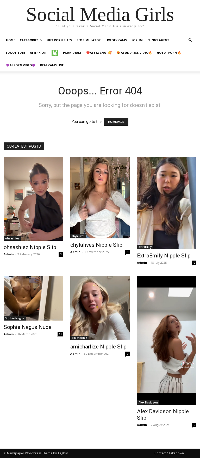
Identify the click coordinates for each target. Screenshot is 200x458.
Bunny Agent (158, 40)
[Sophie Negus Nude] (33, 298)
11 (60, 334)
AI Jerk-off (38, 53)
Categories (29, 40)
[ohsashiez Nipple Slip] (33, 199)
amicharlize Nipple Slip (98, 347)
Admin (9, 254)
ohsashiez (12, 238)
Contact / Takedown (169, 453)
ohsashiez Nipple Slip (30, 247)
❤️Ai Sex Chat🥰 (99, 53)
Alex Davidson (148, 402)
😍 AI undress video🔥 (134, 53)
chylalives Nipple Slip (96, 245)
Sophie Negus (14, 318)
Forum (137, 40)
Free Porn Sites (59, 40)
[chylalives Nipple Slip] (100, 197)
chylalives (78, 236)
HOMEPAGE (116, 122)
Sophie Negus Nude (28, 327)
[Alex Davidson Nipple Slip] (166, 340)
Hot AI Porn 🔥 (169, 53)
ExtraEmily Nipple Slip (164, 255)
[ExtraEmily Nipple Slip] (166, 203)
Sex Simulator (89, 40)
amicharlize (79, 338)
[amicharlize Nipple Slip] (100, 308)
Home (10, 40)
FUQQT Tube (15, 53)
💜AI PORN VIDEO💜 (20, 65)
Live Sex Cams (116, 40)
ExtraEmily (145, 247)
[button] (190, 40)
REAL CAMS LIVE (52, 65)
